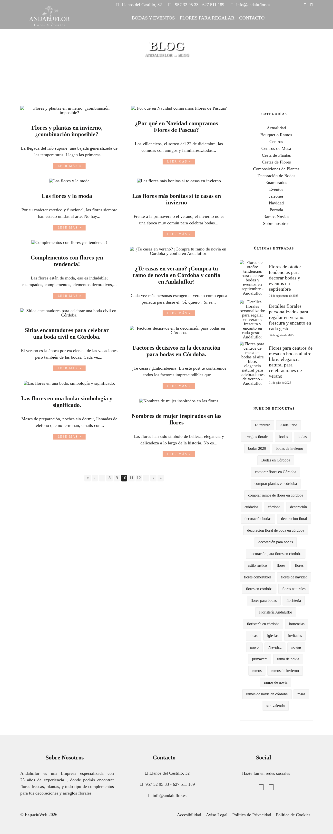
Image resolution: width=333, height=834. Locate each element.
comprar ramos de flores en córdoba (275, 495)
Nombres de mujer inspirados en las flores (176, 419)
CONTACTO (251, 17)
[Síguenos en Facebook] (311, 5)
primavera (259, 659)
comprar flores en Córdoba (275, 472)
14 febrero (262, 425)
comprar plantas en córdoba (276, 483)
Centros (276, 141)
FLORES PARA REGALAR (207, 17)
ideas (253, 635)
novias (296, 647)
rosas (301, 694)
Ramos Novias (276, 216)
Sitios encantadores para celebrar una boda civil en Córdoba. (67, 333)
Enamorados (276, 182)
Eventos (276, 189)
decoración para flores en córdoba (276, 554)
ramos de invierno (285, 671)
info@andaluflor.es (253, 4)
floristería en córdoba (263, 624)
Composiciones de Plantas (276, 169)
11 (131, 477)
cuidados (251, 507)
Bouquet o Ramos (276, 135)
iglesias (272, 635)
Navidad (276, 203)
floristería (293, 600)
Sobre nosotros (276, 223)
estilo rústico (257, 565)
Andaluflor (288, 425)
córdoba (274, 507)
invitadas (295, 635)
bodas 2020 (257, 448)
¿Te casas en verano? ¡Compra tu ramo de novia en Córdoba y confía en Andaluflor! (176, 275)
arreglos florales (257, 437)
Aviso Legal (216, 814)
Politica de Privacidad (251, 814)
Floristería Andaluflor (275, 612)
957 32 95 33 (186, 4)
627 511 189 (213, 4)
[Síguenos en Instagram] (305, 5)
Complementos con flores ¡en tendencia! (67, 260)
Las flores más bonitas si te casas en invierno (176, 199)
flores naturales (293, 589)
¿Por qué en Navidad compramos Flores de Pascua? (176, 126)
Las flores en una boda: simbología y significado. (66, 401)
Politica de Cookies (293, 814)
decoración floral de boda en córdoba (275, 530)
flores (281, 565)
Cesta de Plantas (276, 155)
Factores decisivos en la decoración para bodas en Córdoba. (176, 351)
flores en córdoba (259, 589)
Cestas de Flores (276, 162)
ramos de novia (275, 682)
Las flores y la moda (67, 196)
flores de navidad (294, 577)
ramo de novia (288, 659)
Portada (276, 210)
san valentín (275, 706)
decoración (298, 507)
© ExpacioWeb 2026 (38, 814)
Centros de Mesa (276, 148)
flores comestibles (257, 577)
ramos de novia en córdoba (267, 694)
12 (139, 477)
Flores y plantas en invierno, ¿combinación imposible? (66, 131)
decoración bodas (258, 519)
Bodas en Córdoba (275, 460)
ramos (257, 671)
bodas (283, 437)
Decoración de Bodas (276, 175)
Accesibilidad (189, 814)
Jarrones (276, 196)
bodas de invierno (289, 448)
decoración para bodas (275, 542)
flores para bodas (264, 600)
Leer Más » (70, 166)
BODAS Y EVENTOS (153, 17)
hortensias (296, 624)
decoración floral (294, 519)
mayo (254, 647)
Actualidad (276, 128)
